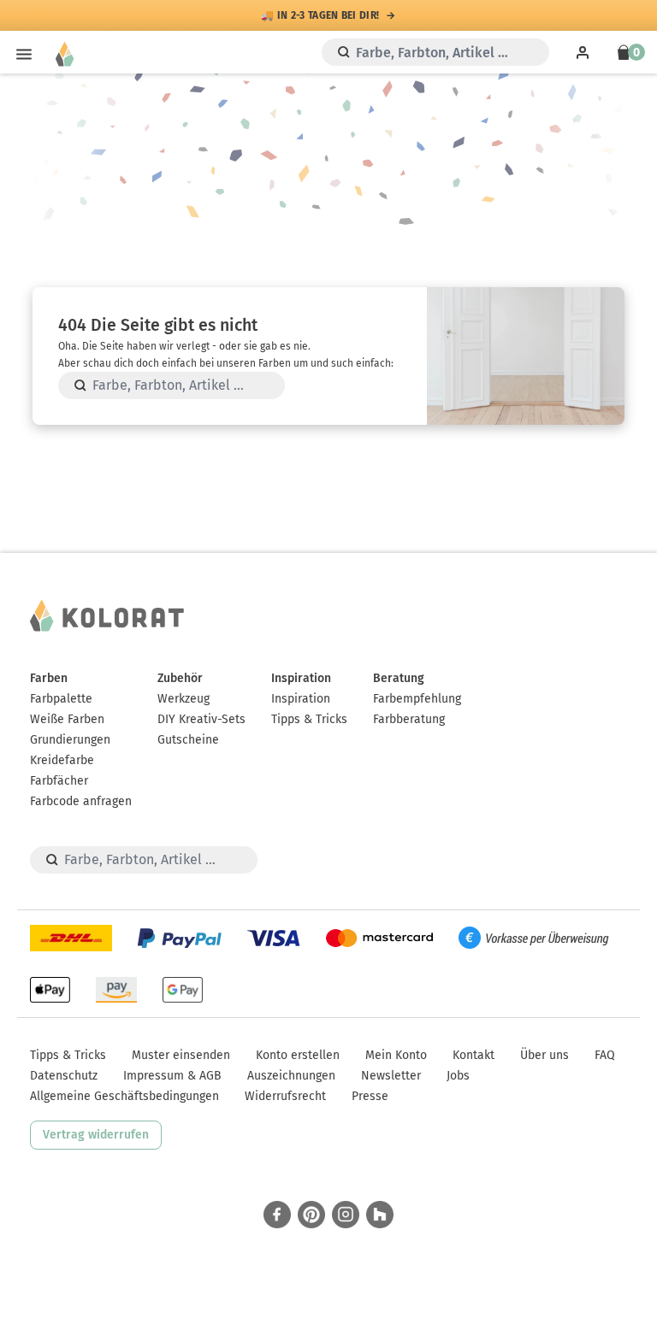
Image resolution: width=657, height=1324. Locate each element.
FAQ (605, 1055)
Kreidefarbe (62, 760)
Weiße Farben (67, 719)
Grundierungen (70, 740)
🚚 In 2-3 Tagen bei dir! (320, 15)
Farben (49, 678)
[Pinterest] (311, 1214)
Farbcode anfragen (81, 801)
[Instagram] (345, 1214)
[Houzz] (380, 1214)
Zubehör (180, 678)
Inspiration (301, 678)
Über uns (544, 1055)
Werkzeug (183, 698)
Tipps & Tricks (309, 719)
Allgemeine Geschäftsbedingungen (124, 1096)
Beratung (398, 678)
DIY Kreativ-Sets (201, 719)
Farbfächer (59, 781)
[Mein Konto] (582, 52)
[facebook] (277, 1214)
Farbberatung (409, 719)
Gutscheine (188, 740)
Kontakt (473, 1055)
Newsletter (391, 1075)
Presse (370, 1096)
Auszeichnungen (291, 1075)
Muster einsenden (181, 1055)
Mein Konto (396, 1055)
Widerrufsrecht (285, 1096)
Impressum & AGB (172, 1075)
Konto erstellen (298, 1055)
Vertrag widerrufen (96, 1134)
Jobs (458, 1075)
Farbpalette (61, 698)
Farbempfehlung (417, 698)
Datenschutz (64, 1075)
